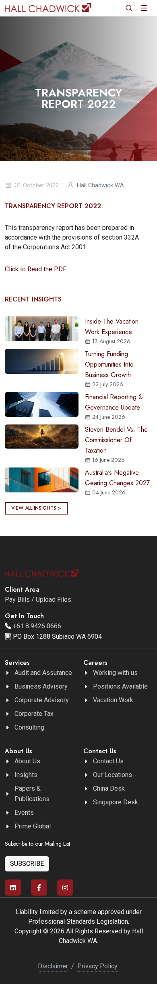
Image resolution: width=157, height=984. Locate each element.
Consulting (29, 727)
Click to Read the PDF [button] (35, 269)
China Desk (109, 788)
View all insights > (36, 508)
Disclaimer (53, 966)
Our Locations (112, 775)
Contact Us (108, 761)
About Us (27, 761)
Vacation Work (113, 700)
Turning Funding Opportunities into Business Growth (109, 364)
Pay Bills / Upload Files (38, 599)
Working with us (115, 672)
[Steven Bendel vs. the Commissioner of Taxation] (41, 436)
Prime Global (32, 826)
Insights (25, 775)
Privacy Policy (97, 966)
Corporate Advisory (41, 700)
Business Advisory (41, 686)
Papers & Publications (32, 794)
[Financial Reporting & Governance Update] (41, 404)
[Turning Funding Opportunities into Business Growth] (41, 361)
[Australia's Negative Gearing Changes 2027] (41, 479)
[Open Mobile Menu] (144, 8)
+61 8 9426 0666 (37, 626)
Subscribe (27, 863)
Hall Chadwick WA (100, 185)
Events (24, 812)
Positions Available (120, 686)
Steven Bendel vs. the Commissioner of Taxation (116, 440)
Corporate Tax (34, 714)
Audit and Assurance (43, 672)
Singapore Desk (115, 802)
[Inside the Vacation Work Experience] (41, 328)
